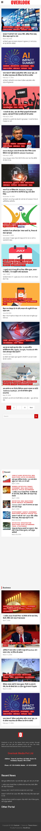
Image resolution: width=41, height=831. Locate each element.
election (21, 299)
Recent (7, 472)
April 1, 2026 (15, 483)
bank (5, 260)
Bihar (5, 299)
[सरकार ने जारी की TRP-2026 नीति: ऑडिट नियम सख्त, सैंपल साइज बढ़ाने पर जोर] (20, 19)
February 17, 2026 (8, 77)
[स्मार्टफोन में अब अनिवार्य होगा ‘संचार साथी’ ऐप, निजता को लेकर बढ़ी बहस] (20, 216)
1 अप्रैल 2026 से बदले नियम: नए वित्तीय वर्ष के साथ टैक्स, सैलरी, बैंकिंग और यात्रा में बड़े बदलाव (24, 494)
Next (31, 407)
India (32, 66)
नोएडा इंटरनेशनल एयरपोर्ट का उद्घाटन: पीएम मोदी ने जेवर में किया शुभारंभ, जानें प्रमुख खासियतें (25, 530)
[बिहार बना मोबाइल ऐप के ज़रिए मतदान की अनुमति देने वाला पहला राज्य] (20, 294)
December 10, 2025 (9, 196)
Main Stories (7, 29)
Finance (13, 143)
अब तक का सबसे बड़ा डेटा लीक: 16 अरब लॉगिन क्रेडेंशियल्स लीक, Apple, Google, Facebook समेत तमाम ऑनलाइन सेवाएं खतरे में (20, 349)
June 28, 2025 (7, 313)
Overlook (16, 825)
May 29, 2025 (7, 395)
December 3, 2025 (8, 235)
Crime (5, 340)
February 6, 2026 (8, 116)
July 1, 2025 (6, 274)
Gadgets (17, 27)
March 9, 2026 (7, 689)
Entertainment (8, 27)
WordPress (26, 828)
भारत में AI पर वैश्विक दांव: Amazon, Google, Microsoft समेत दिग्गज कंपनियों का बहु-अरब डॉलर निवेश (19, 192)
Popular (24, 29)
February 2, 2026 (8, 155)
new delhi (16, 29)
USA (33, 643)
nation (30, 104)
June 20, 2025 (7, 354)
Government (26, 27)
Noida (23, 524)
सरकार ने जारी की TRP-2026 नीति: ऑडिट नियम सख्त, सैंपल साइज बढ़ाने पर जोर (25, 517)
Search (36, 416)
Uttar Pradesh (22, 526)
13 (24, 407)
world (21, 343)
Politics (33, 223)
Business (6, 66)
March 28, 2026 (7, 39)
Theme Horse (32, 825)
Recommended (7, 107)
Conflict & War (17, 475)
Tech (29, 29)
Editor (15, 39)
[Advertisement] (20, 444)
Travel (21, 107)
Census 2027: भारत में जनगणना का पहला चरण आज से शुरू (17, 790)
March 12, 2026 (7, 654)
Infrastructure (26, 523)
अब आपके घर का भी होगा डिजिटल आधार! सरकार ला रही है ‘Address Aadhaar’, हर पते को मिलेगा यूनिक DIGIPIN (20, 390)
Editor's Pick (15, 66)
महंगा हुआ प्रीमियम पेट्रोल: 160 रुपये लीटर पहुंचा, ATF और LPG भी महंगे (24, 480)
